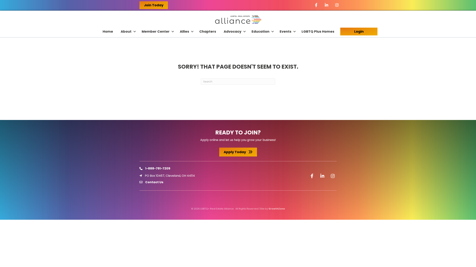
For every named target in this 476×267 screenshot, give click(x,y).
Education (260, 31)
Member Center (156, 31)
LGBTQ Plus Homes (318, 31)
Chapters (207, 31)
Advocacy (232, 31)
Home (108, 31)
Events (285, 31)
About (126, 31)
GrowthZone (276, 208)
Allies (184, 31)
